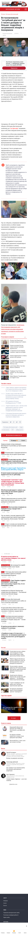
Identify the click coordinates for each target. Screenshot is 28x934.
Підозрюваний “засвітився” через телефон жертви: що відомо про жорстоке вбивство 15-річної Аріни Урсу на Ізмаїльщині (12, 482)
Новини (5, 900)
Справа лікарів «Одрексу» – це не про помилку (16, 779)
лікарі (21, 427)
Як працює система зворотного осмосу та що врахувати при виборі (17, 736)
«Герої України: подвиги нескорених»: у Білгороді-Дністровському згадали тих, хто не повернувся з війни (16, 389)
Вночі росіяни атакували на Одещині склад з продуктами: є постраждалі (13, 508)
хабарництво (19, 430)
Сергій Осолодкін (11, 752)
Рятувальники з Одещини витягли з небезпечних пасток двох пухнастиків (14, 453)
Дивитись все (13, 784)
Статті (5, 903)
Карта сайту (6, 917)
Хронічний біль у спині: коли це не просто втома (17, 741)
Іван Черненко (10, 774)
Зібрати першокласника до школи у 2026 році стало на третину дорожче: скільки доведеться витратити (13, 500)
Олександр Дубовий (12, 762)
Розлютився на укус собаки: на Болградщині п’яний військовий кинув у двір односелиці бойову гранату (14, 461)
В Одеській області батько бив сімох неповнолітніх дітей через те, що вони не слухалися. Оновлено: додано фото (13, 609)
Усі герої (13, 718)
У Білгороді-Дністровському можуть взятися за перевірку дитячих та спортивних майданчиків (16, 415)
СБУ (12, 430)
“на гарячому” (14, 128)
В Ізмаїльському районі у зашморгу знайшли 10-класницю (12, 627)
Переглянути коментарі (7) (14, 435)
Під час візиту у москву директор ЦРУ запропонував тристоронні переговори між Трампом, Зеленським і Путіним (13, 517)
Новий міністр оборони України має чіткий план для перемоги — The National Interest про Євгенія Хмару (13, 592)
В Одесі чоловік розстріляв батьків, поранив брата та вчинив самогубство (14, 525)
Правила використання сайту (11, 912)
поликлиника (5, 430)
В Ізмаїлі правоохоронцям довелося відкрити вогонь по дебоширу (13, 473)
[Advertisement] (14, 113)
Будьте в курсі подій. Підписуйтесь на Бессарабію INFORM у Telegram (13, 468)
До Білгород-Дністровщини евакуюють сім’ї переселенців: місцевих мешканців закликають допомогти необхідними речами (12, 329)
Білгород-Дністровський (10, 427)
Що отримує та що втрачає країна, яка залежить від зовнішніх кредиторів (15, 769)
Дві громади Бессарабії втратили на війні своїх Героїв (13, 566)
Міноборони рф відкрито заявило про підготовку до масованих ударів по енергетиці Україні (13, 491)
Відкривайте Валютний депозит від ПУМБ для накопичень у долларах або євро (17, 729)
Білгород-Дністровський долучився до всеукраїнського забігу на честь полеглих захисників (13, 600)
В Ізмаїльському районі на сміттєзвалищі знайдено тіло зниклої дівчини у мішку (13, 558)
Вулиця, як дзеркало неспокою (14, 758)
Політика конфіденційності (10, 915)
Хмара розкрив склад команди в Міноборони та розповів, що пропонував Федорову (13, 445)
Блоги (5, 905)
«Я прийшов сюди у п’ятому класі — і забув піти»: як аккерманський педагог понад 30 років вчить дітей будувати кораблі (13, 635)
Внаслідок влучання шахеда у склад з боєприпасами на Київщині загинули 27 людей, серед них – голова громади (13, 618)
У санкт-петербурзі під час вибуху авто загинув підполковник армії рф (17, 684)
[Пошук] (23, 9)
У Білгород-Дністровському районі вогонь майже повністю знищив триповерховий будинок (13, 573)
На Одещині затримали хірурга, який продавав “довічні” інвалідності (16, 690)
